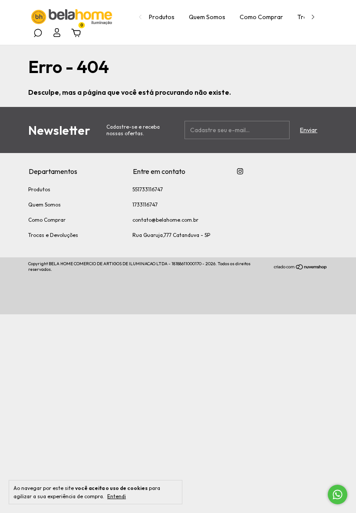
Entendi (116, 496)
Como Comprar (261, 17)
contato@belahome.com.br (165, 220)
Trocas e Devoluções (53, 235)
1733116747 (145, 204)
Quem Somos (207, 17)
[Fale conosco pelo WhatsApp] (337, 494)
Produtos (162, 17)
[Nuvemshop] (301, 268)
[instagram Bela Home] (240, 171)
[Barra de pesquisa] (37, 34)
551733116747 (147, 189)
